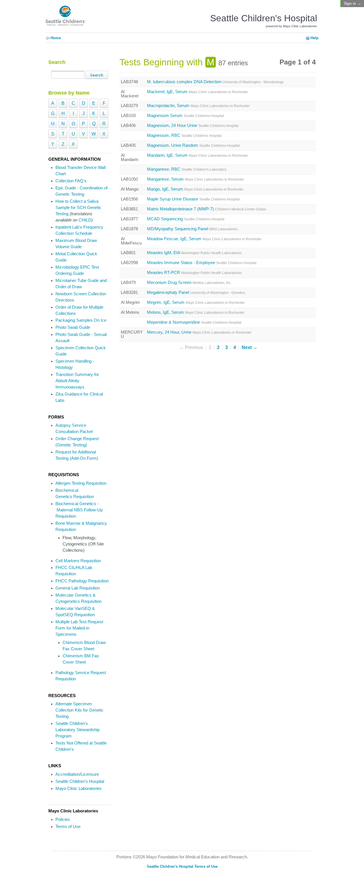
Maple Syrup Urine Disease (193, 199)
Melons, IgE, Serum (195, 312)
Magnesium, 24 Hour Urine (193, 126)
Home (56, 38)
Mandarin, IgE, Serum (197, 155)
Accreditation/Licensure (77, 774)
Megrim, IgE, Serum (196, 302)
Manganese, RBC (186, 169)
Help (314, 38)
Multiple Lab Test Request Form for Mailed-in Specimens (79, 628)
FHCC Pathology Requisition (82, 581)
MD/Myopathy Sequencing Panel (192, 229)
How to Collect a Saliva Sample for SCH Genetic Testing (78, 207)
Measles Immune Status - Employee (202, 263)
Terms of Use (67, 826)
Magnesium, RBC (184, 135)
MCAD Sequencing (185, 219)
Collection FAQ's (70, 181)
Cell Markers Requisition (78, 561)
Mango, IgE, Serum (195, 189)
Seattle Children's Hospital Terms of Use (182, 866)
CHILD (84, 220)
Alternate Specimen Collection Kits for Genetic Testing (79, 710)
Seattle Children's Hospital (79, 781)
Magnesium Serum (185, 116)
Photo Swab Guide (72, 327)
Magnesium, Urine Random (193, 145)
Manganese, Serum (195, 179)
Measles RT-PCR (194, 273)
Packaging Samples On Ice (80, 320)
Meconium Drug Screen (189, 283)
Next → (249, 347)
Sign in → (352, 3)
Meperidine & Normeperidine (194, 322)
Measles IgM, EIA (194, 253)
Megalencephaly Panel (196, 292)
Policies (62, 819)
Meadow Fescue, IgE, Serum (204, 239)
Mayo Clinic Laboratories (78, 788)
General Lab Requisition (77, 588)
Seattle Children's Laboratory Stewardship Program (77, 729)
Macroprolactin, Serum (198, 106)
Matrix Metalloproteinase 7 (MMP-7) (206, 209)
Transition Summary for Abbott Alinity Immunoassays (77, 380)
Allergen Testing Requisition (80, 483)
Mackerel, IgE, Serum (197, 92)
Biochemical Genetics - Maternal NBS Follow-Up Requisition (79, 509)
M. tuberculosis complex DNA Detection (215, 82)
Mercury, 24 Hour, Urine (199, 332)
